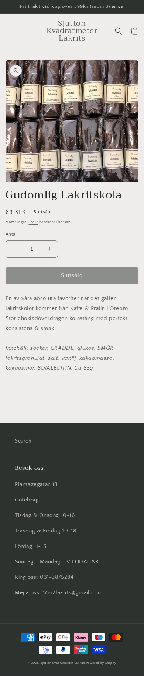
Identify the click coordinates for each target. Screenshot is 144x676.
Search (23, 441)
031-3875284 (57, 577)
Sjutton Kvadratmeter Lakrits (63, 663)
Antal (11, 234)
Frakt (33, 222)
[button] (9, 31)
